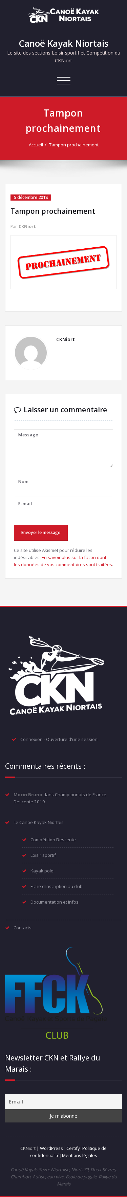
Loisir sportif (43, 855)
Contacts (22, 928)
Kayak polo (42, 871)
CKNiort (27, 226)
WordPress (51, 1148)
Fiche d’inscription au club (56, 886)
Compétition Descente (53, 840)
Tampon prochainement (74, 145)
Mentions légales (79, 1155)
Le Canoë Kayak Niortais (39, 822)
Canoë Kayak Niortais (63, 43)
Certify (73, 1148)
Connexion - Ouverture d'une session (59, 739)
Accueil (36, 145)
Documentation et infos (54, 902)
